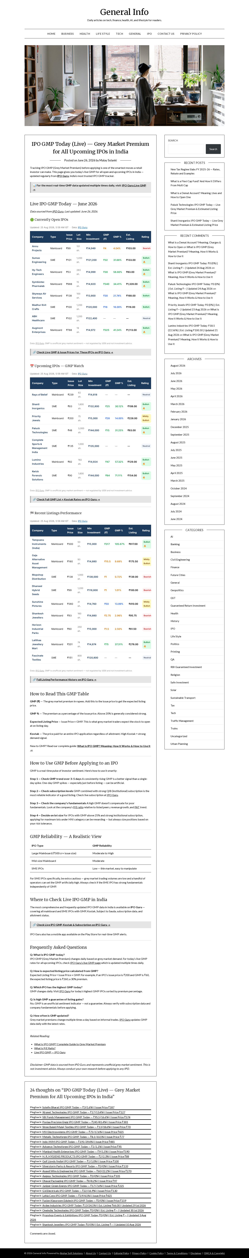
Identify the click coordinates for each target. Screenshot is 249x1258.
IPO (149, 33)
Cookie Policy (156, 1253)
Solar (174, 690)
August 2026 (178, 365)
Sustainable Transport (183, 697)
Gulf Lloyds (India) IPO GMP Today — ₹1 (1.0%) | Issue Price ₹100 (80, 1161)
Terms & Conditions (177, 1253)
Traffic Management (182, 720)
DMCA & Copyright (214, 1253)
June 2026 (176, 380)
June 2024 (176, 518)
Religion (175, 674)
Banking (175, 544)
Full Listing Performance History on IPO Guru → (66, 679)
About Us (91, 1253)
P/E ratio (78, 807)
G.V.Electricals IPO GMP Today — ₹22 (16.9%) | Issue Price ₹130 (79, 1190)
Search (173, 140)
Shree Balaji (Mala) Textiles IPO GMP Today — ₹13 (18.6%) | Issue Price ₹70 (86, 1126)
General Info (124, 12)
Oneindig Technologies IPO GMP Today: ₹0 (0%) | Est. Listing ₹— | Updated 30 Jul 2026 (93, 1210)
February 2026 (179, 411)
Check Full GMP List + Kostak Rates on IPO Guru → (68, 499)
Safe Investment (180, 682)
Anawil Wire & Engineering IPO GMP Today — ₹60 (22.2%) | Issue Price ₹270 (86, 1171)
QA (172, 659)
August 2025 (178, 442)
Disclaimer (196, 1253)
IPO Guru (63, 175)
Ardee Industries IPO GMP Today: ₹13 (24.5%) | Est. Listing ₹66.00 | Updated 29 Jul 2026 (94, 1205)
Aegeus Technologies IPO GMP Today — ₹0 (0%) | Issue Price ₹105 (81, 1175)
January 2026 (178, 419)
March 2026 (177, 403)
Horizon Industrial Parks (37, 628)
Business (67, 33)
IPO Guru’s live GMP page (85, 962)
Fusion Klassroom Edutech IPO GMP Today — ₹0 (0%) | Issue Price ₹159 (84, 1200)
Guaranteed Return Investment (188, 605)
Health (85, 33)
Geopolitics (177, 590)
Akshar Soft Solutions (71, 1253)
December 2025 (180, 426)
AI (172, 536)
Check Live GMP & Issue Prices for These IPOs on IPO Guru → (75, 352)
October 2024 (179, 488)
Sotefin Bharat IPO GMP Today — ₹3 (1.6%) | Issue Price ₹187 (78, 1107)
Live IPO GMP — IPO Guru (49, 1052)
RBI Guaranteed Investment (186, 666)
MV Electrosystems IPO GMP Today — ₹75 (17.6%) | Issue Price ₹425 (83, 1131)
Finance (175, 567)
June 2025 (176, 457)
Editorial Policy (121, 1253)
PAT (137, 807)
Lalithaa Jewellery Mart (37, 644)
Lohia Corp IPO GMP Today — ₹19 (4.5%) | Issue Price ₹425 (77, 1195)
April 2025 (177, 472)
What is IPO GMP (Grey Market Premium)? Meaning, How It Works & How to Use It (193, 251)
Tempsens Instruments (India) (39, 543)
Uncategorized (179, 736)
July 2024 (176, 511)
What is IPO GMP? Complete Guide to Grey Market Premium (70, 1044)
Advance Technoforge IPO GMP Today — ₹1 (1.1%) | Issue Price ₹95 (82, 1146)
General (135, 33)
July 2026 (176, 373)
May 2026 (176, 388)
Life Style (103, 33)
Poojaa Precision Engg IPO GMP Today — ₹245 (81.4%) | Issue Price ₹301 (85, 1122)
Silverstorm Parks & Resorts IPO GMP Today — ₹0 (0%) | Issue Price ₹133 (85, 1166)
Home (51, 33)
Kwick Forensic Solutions (37, 475)
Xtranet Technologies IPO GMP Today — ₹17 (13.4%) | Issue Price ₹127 (83, 1112)
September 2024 (180, 495)
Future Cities (178, 574)
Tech (119, 33)
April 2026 (177, 396)
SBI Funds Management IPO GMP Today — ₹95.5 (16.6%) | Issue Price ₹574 (86, 1117)
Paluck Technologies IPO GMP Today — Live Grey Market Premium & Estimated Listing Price (195, 208)
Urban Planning (179, 743)
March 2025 (177, 480)
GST (173, 597)
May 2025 (176, 465)
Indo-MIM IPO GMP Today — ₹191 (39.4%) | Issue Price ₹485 (78, 1141)
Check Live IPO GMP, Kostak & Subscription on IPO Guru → (73, 924)
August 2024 (178, 503)
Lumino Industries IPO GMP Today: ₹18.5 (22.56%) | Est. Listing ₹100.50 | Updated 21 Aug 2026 (193, 330)
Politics (175, 643)
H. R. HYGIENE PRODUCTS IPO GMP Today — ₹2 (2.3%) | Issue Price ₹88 (85, 1156)
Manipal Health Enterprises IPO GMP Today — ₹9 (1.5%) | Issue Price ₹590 (85, 1151)
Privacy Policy (191, 33)
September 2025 (180, 434)
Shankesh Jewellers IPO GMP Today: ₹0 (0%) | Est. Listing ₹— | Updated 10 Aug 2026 (91, 1224)
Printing (175, 651)
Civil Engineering (180, 559)
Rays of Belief (39, 394)
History (175, 620)
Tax (173, 705)
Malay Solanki (108, 160)
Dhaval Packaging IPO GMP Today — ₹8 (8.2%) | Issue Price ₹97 (79, 1180)
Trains (174, 728)
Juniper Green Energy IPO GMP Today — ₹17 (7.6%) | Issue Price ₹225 (83, 1185)
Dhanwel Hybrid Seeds (37, 590)
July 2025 (176, 449)
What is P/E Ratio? (45, 1048)
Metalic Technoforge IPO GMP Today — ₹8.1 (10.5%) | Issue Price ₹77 (83, 1136)
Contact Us (166, 33)
